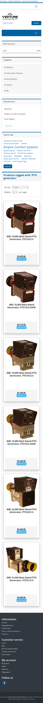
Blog (3, 646)
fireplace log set (10, 153)
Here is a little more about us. (11, 631)
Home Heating (10, 79)
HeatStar (8, 109)
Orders (4, 666)
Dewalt (24, 143)
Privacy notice (6, 628)
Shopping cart (6, 672)
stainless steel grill (28, 158)
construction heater (11, 143)
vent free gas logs (20, 161)
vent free (7, 161)
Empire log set (9, 150)
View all (8, 126)
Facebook (4, 683)
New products (6, 654)
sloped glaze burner (11, 159)
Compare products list (9, 652)
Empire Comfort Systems (15, 114)
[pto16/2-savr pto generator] (21, 423)
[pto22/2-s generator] (21, 492)
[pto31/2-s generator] (21, 560)
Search (36, 23)
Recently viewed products (10, 649)
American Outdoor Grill (13, 141)
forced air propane (25, 153)
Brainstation (22, 697)
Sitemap (4, 623)
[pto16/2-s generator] (21, 355)
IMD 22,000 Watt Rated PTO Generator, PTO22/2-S (22, 511)
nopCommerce (13, 697)
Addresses (5, 669)
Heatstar (18, 156)
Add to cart (21, 259)
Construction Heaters (13, 73)
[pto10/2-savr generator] (21, 287)
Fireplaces (8, 67)
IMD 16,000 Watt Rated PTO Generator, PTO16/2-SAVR (22, 442)
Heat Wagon (9, 119)
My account (5, 663)
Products (8, 85)
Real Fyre (27, 156)
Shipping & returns (8, 625)
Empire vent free (23, 150)
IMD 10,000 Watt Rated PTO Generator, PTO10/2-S (22, 238)
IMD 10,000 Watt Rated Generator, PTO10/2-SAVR (21, 306)
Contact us (5, 634)
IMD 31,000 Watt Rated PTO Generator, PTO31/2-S (22, 579)
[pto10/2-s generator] (21, 219)
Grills (6, 90)
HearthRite (8, 156)
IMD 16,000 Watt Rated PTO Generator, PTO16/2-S (22, 374)
